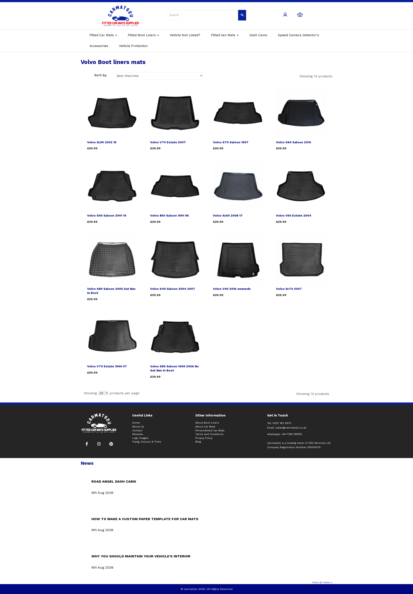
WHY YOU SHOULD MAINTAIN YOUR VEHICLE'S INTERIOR (140, 556)
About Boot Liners (207, 422)
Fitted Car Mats (102, 35)
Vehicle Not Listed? (185, 35)
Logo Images (140, 438)
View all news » (322, 582)
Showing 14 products (316, 76)
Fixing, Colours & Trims (146, 441)
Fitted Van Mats (223, 35)
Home (136, 422)
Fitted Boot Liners (142, 35)
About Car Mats (205, 426)
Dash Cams (258, 35)
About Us (138, 426)
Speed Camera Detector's (298, 35)
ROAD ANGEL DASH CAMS (113, 481)
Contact (137, 430)
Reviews (137, 434)
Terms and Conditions (209, 434)
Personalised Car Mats (210, 430)
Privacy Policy (204, 438)
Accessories (98, 46)
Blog (198, 441)
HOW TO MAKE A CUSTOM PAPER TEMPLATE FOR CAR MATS (144, 519)
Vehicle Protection (133, 46)
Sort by (100, 75)
